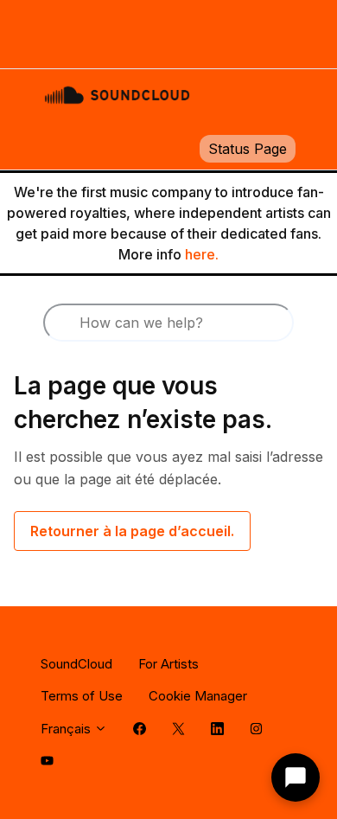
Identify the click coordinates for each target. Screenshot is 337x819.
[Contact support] (295, 777)
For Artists (168, 664)
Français (67, 728)
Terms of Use (82, 696)
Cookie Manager (198, 696)
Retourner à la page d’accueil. (132, 531)
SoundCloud (76, 664)
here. (202, 254)
